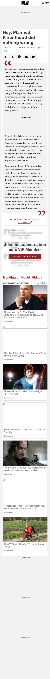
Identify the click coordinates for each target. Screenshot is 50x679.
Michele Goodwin (15, 48)
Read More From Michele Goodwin (25, 221)
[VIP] (45, 3)
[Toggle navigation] (3, 3)
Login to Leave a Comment (25, 256)
